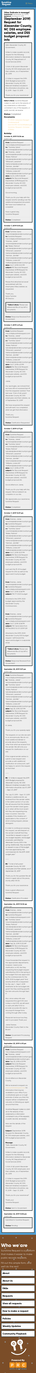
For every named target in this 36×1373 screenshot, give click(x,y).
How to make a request (15, 1311)
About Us (7, 1280)
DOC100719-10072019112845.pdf (20, 125)
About (5, 1273)
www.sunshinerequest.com (15, 1088)
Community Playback (14, 1333)
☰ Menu (29, 3)
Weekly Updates (11, 1326)
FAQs (5, 1288)
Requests (7, 1295)
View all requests (12, 1303)
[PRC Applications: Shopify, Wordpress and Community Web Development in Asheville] (18, 1366)
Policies (6, 1318)
